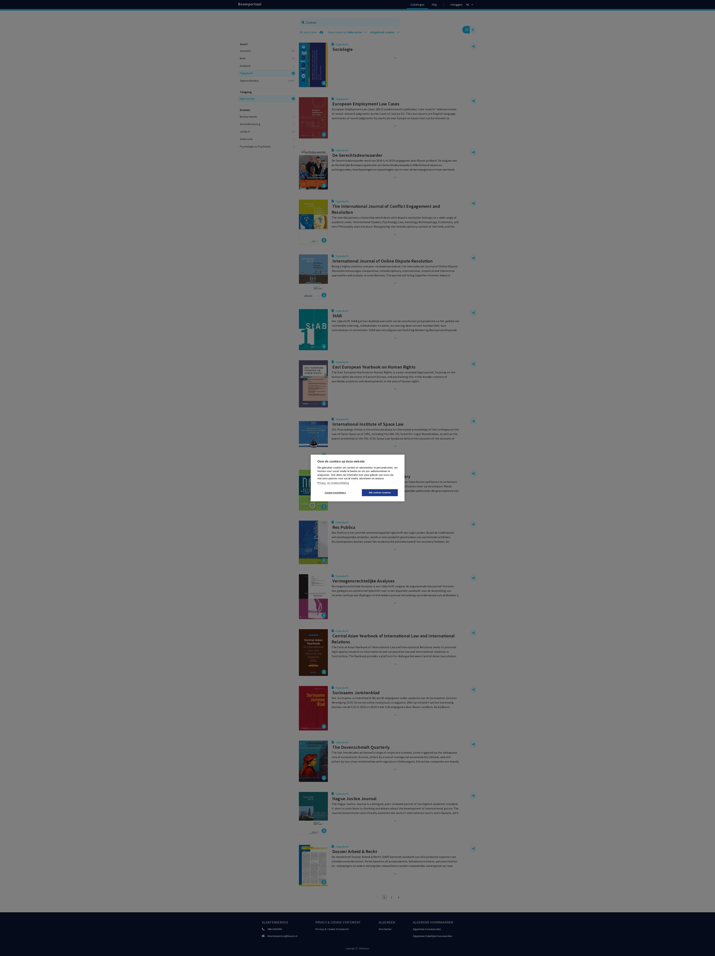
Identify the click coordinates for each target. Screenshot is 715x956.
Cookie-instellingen (335, 492)
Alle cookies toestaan (380, 492)
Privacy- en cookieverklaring (333, 483)
